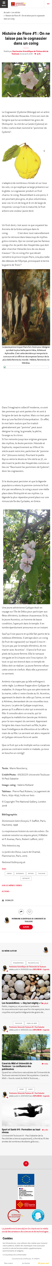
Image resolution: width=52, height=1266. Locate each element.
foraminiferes (18, 963)
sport (21, 1089)
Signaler (9, 900)
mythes (31, 874)
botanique (20, 874)
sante (30, 1089)
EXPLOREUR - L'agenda (41, 969)
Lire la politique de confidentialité (14, 1254)
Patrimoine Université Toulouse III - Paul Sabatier (26, 1027)
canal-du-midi (32, 1023)
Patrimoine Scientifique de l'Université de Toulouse (30, 52)
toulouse (41, 874)
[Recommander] (29, 911)
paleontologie (33, 963)
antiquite (25, 878)
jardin (9, 874)
